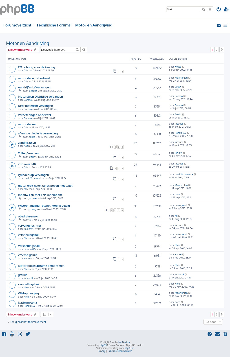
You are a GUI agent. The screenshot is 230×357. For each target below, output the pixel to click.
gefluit (22, 275)
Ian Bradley (124, 342)
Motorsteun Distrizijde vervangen (40, 96)
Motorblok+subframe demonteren (41, 265)
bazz (177, 194)
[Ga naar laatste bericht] (183, 66)
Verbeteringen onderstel (34, 115)
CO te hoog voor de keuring (36, 67)
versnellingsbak (28, 235)
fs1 (25, 70)
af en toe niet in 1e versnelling (38, 133)
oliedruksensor (28, 216)
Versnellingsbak (29, 245)
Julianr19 (28, 228)
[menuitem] (219, 10)
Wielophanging (28, 293)
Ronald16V (180, 132)
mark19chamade (33, 178)
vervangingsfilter (29, 225)
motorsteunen (27, 124)
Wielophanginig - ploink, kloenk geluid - (44, 205)
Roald (178, 66)
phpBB (103, 345)
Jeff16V (32, 156)
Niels (26, 238)
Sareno (28, 99)
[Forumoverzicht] (17, 9)
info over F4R (27, 164)
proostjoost (35, 209)
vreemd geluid (27, 255)
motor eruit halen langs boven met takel (45, 185)
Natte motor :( (27, 302)
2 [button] (216, 49)
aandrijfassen (27, 142)
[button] (221, 49)
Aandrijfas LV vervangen (34, 87)
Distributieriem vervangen (35, 105)
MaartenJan (181, 77)
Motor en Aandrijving (27, 43)
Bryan (178, 86)
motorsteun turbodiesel (34, 78)
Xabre (32, 136)
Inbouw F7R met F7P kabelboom (40, 195)
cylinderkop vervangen (33, 175)
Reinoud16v (30, 249)
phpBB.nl (129, 348)
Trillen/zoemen (28, 153)
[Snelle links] (225, 25)
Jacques (33, 90)
